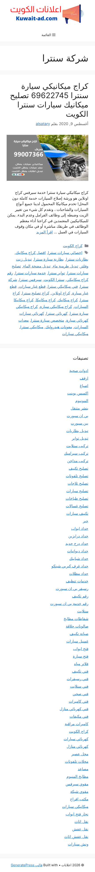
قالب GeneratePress (26, 865)
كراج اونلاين (60, 293)
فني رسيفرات (77, 679)
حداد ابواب (79, 528)
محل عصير (79, 754)
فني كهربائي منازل (74, 709)
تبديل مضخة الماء (37, 266)
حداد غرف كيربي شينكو (69, 566)
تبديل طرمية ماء (65, 266)
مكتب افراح (79, 799)
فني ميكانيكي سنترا (63, 286)
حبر (85, 521)
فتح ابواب (80, 649)
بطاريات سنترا (77, 259)
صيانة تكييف (79, 634)
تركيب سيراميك (76, 453)
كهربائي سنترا (57, 313)
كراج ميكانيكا (46, 300)
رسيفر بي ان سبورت (72, 588)
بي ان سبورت (77, 416)
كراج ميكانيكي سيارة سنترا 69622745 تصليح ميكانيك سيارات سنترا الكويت (49, 99)
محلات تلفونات (76, 761)
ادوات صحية (78, 370)
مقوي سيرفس (77, 784)
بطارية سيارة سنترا (49, 259)
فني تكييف (80, 671)
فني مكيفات (79, 716)
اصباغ (84, 386)
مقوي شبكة (79, 791)
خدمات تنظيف (77, 581)
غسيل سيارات (77, 641)
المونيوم (81, 401)
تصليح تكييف (78, 468)
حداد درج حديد (76, 543)
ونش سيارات (78, 844)
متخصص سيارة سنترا (47, 320)
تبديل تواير (80, 438)
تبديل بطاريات (77, 431)
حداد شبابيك (78, 558)
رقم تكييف (80, 596)
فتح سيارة (80, 656)
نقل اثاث (81, 821)
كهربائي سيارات (76, 739)
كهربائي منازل (77, 746)
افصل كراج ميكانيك (31, 252)
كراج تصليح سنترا (35, 293)
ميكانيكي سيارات (75, 334)
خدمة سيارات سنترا (30, 273)
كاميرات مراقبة (76, 724)
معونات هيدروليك (59, 327)
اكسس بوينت (77, 393)
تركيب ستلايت (77, 446)
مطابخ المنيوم (77, 776)
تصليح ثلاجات (78, 483)
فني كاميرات (78, 701)
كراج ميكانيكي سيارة (56, 306)
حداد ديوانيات (77, 551)
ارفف (84, 378)
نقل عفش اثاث (76, 836)
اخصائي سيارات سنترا (65, 252)
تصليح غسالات (77, 506)
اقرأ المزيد (44, 232)
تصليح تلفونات (77, 476)
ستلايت (82, 611)
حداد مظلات (78, 573)
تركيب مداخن (77, 461)
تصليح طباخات (77, 498)
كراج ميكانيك (68, 300)
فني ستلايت (79, 686)
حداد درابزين (78, 536)
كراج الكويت (72, 246)
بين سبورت (79, 423)
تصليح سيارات (77, 491)
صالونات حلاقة (77, 626)
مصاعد (83, 769)
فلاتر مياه (81, 664)
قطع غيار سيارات (32, 286)
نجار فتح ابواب (77, 814)
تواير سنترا (56, 273)
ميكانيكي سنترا (31, 327)
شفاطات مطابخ (76, 618)
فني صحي (80, 694)
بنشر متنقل (79, 408)
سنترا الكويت (54, 279)
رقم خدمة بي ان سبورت (69, 603)
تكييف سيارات (77, 513)
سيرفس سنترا (30, 279)
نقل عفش (80, 829)
